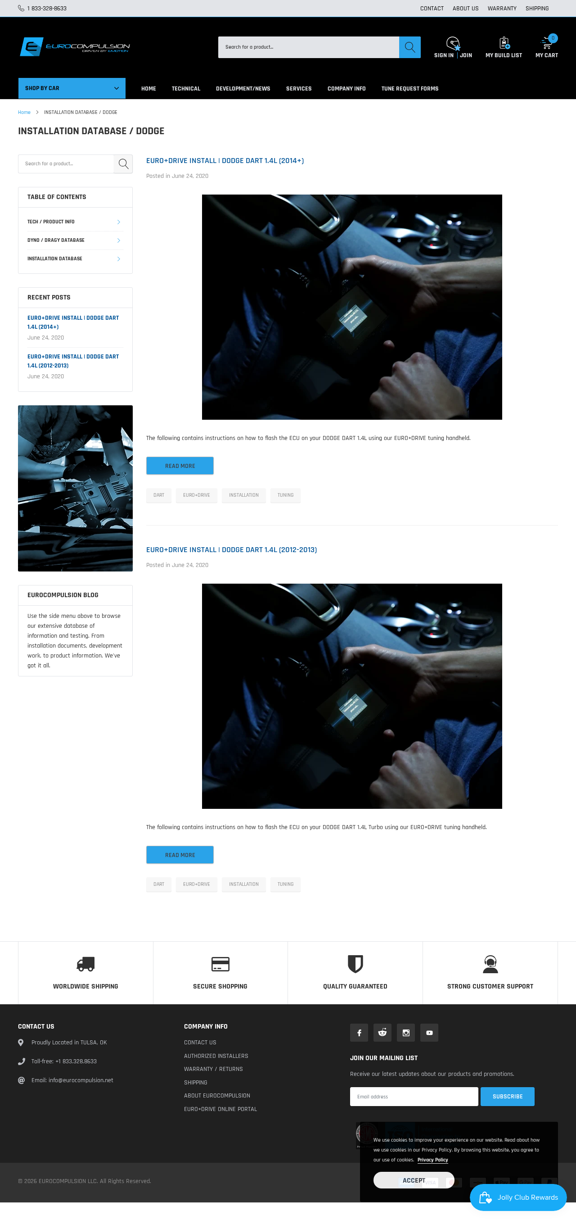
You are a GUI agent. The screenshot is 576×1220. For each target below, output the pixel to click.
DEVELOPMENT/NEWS (243, 89)
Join (466, 55)
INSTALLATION (244, 495)
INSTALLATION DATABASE (54, 258)
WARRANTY (502, 8)
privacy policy (433, 1160)
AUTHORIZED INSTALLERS (216, 1056)
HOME (148, 89)
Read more (180, 466)
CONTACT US (200, 1043)
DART (158, 495)
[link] (75, 488)
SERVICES (299, 89)
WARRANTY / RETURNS (213, 1069)
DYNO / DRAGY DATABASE (56, 240)
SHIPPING (537, 8)
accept (414, 1180)
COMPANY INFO (347, 89)
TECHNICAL (186, 89)
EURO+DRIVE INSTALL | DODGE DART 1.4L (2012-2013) (231, 549)
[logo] (74, 47)
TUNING (285, 495)
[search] (410, 47)
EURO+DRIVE (196, 495)
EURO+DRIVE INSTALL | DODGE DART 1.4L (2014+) (225, 160)
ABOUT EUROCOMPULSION (217, 1096)
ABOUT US (466, 8)
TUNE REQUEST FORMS (410, 89)
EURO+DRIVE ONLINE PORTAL (220, 1109)
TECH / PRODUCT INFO (51, 221)
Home (24, 112)
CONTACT (432, 8)
